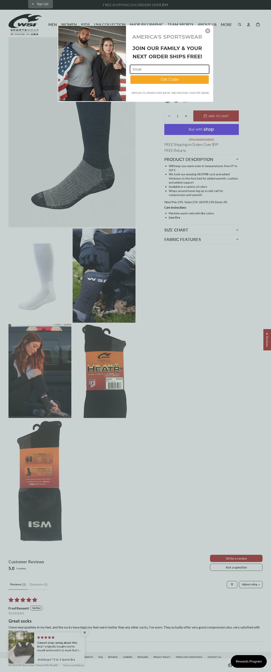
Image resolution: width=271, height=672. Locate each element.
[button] (207, 30)
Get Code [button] (169, 79)
